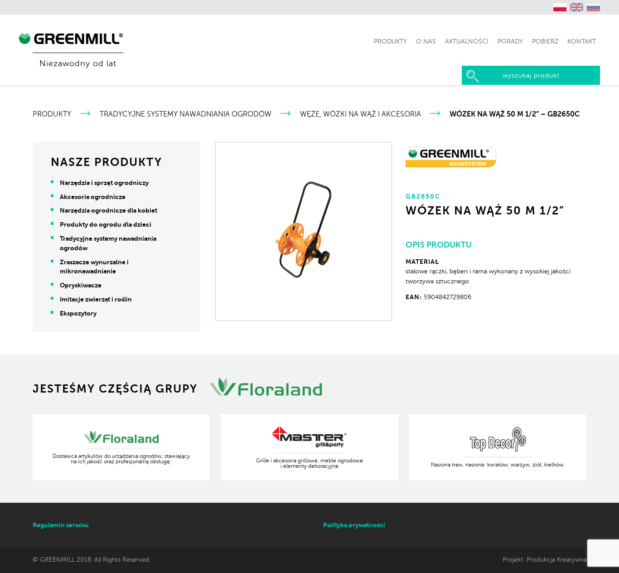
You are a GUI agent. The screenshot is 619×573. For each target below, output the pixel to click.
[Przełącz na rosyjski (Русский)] (593, 7)
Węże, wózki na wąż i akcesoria (360, 114)
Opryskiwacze (81, 285)
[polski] (560, 7)
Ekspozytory (78, 313)
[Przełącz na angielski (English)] (577, 7)
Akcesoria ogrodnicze (93, 196)
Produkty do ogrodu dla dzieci (105, 224)
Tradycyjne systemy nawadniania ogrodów (185, 114)
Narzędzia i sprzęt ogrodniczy (104, 182)
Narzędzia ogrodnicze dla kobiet (108, 210)
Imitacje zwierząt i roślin (96, 299)
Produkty (52, 114)
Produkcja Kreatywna (557, 559)
